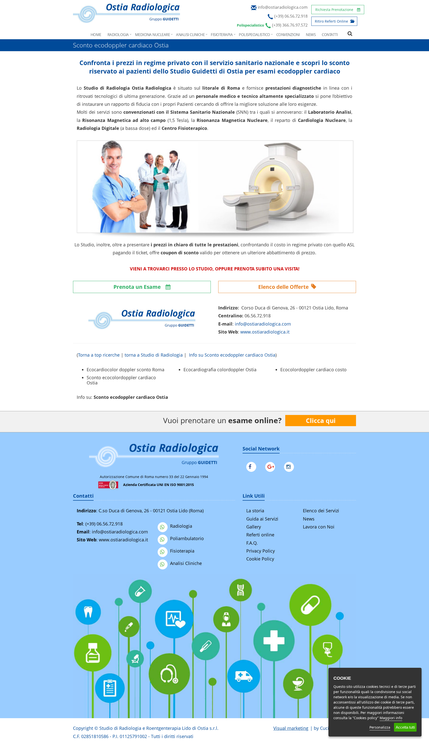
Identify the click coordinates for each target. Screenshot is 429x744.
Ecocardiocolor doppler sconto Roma (125, 369)
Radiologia (118, 34)
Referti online (260, 535)
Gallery (253, 527)
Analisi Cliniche (190, 34)
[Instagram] (290, 466)
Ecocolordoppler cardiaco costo (313, 369)
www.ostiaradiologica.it (264, 332)
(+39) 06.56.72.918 (104, 524)
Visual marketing (290, 728)
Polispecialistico (254, 34)
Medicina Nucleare (152, 34)
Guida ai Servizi (262, 519)
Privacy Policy (260, 551)
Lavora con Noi (318, 527)
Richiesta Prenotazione (334, 9)
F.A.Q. (252, 543)
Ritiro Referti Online (332, 21)
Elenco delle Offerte (284, 286)
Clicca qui (321, 420)
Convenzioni (288, 34)
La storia (255, 511)
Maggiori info (391, 717)
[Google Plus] (271, 466)
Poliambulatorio (187, 538)
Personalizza (379, 727)
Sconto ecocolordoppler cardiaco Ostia (121, 380)
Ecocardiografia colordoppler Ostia (219, 369)
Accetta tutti (405, 727)
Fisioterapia (222, 34)
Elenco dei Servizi (321, 511)
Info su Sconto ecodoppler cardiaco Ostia (232, 355)
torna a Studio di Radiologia (154, 355)
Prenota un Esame (137, 286)
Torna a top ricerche (99, 355)
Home (96, 34)
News (311, 34)
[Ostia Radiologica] (126, 20)
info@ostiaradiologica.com (120, 532)
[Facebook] (252, 466)
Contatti (330, 34)
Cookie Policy (260, 559)
